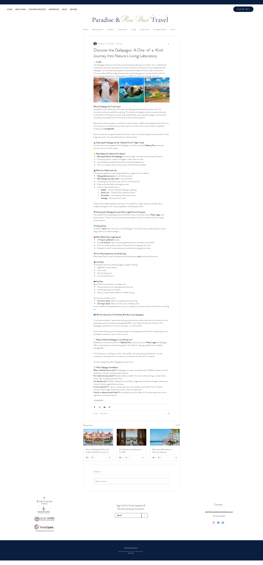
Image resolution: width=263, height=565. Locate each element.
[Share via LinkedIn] (105, 407)
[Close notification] (260, 552)
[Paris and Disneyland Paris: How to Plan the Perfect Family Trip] (98, 437)
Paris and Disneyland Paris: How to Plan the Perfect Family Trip (98, 450)
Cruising (133, 30)
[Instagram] (213, 522)
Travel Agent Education (160, 30)
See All (178, 425)
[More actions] (168, 43)
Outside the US (144, 30)
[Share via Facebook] (94, 407)
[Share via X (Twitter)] (99, 407)
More (172, 30)
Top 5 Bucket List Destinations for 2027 (130, 450)
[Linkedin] (222, 522)
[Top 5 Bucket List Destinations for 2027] (131, 437)
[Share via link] (110, 407)
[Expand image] (105, 89)
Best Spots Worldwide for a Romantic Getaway (162, 450)
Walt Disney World (97, 30)
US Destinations (122, 30)
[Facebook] (218, 522)
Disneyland (110, 30)
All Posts (85, 30)
